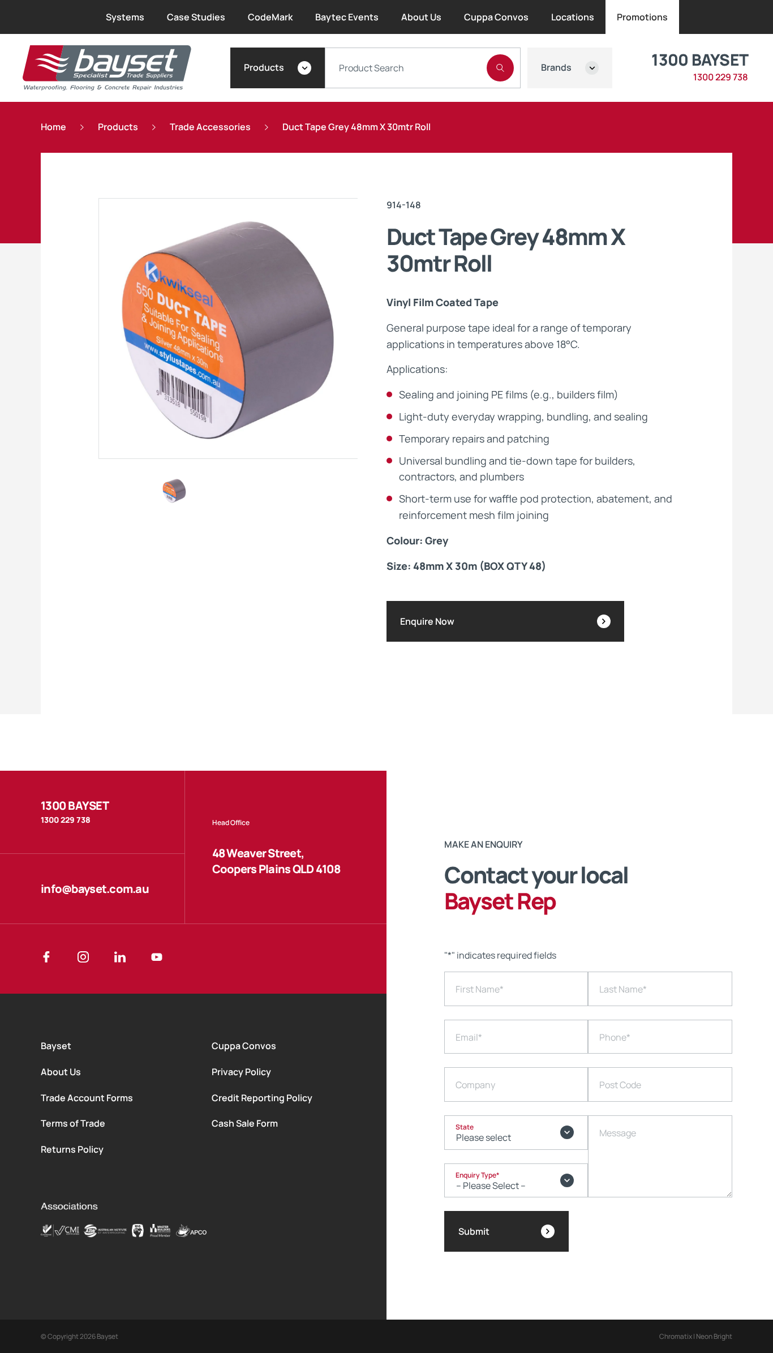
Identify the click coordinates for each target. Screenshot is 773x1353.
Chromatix (675, 1336)
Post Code (620, 1085)
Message (617, 1133)
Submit (473, 1231)
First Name (480, 989)
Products (118, 127)
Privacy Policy (241, 1072)
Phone (614, 1037)
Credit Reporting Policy (262, 1098)
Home (53, 127)
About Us (61, 1072)
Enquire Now (427, 621)
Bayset (56, 1046)
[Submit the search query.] (500, 67)
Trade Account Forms (87, 1098)
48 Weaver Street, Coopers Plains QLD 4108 (276, 861)
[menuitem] (125, 17)
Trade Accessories (210, 127)
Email (469, 1037)
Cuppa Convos (244, 1046)
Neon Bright (714, 1336)
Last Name (623, 989)
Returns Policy (72, 1149)
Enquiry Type (477, 1175)
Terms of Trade (73, 1123)
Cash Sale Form (245, 1123)
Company (475, 1085)
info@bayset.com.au (95, 888)
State (465, 1127)
